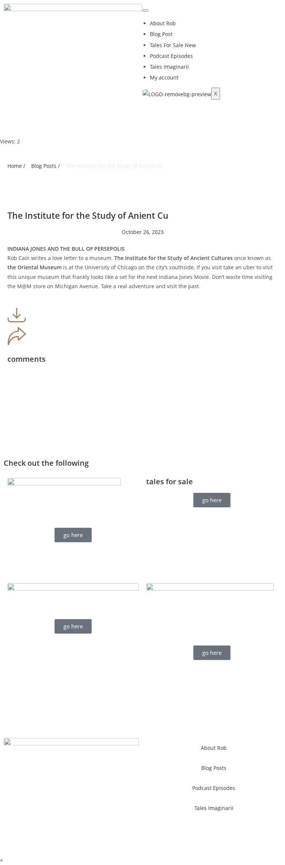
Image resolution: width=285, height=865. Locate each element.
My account (164, 77)
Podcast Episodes (171, 55)
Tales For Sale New (173, 45)
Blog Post (161, 34)
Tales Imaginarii (169, 66)
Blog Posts (213, 767)
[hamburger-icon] (145, 10)
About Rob (163, 23)
